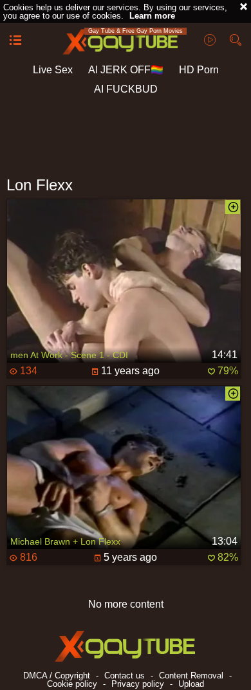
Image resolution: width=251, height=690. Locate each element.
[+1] (15, 41)
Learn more (152, 16)
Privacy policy (137, 684)
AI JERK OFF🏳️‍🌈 (125, 69)
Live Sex (53, 69)
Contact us (124, 675)
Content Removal (191, 675)
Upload (191, 684)
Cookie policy (72, 684)
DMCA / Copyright (56, 675)
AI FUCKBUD (126, 89)
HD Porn (199, 69)
